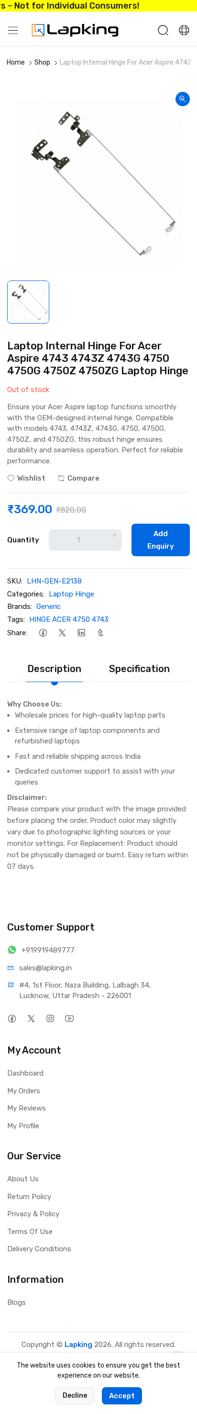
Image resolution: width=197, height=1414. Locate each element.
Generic (48, 606)
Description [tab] (54, 668)
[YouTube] (69, 1018)
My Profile (23, 1126)
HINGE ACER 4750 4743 (69, 619)
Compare (83, 478)
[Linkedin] (81, 632)
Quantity (23, 540)
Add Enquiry (160, 539)
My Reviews (26, 1108)
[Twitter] (62, 632)
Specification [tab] (139, 668)
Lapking (78, 1344)
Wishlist (31, 478)
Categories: (25, 594)
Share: (17, 632)
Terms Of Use (30, 1231)
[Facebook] (42, 632)
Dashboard (25, 1073)
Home (16, 62)
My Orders (23, 1091)
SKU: (14, 581)
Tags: (16, 619)
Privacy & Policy (33, 1214)
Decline (75, 1396)
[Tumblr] (100, 632)
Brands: (19, 606)
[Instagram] (50, 1018)
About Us (23, 1179)
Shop (42, 62)
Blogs (16, 1302)
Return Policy (29, 1196)
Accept (122, 1396)
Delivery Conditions (39, 1249)
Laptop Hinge (71, 594)
